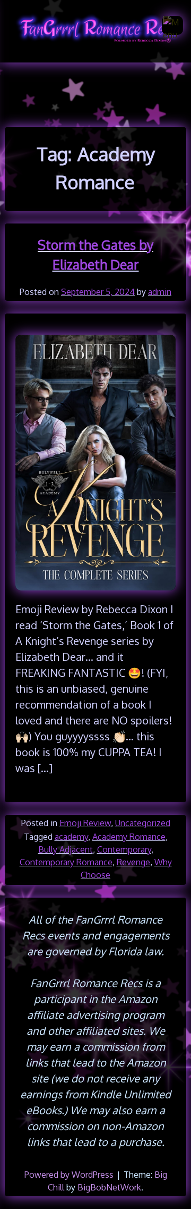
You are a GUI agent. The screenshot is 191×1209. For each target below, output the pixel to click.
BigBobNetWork (109, 1187)
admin (159, 291)
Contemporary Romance (66, 862)
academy (71, 836)
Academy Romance (129, 836)
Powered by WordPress (70, 1174)
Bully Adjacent (65, 849)
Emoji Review (85, 823)
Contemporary (124, 849)
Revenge (133, 862)
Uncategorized (142, 823)
